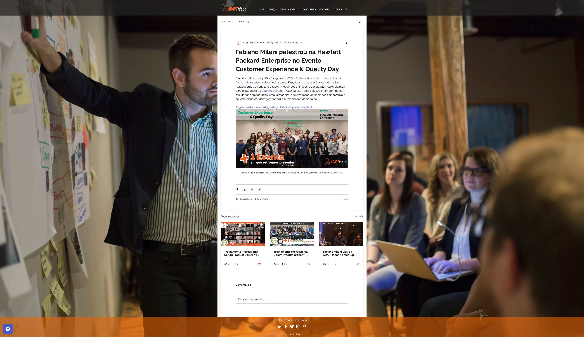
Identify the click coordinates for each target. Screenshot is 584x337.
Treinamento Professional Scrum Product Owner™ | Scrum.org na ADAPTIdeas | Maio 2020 (242, 253)
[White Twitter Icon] (292, 326)
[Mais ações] (346, 42)
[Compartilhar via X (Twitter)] (244, 189)
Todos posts (227, 21)
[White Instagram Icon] (298, 326)
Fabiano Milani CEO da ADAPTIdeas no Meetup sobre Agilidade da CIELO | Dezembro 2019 (340, 253)
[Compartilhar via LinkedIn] (252, 189)
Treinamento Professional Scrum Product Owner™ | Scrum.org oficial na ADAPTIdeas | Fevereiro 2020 (291, 253)
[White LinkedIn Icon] (279, 326)
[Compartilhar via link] (259, 189)
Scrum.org (244, 21)
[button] (359, 21)
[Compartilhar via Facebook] (237, 189)
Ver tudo (359, 216)
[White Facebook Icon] (285, 326)
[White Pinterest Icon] (304, 326)
